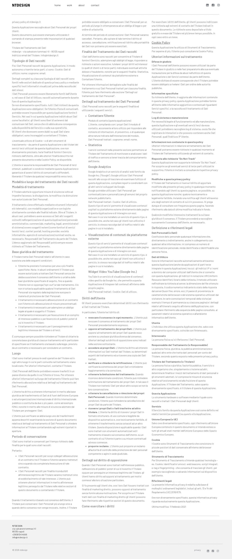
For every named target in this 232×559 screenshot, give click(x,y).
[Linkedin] (208, 551)
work (69, 5)
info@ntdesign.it (20, 537)
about (81, 5)
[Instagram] (218, 551)
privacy (197, 550)
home (58, 5)
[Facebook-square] (213, 551)
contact (95, 5)
